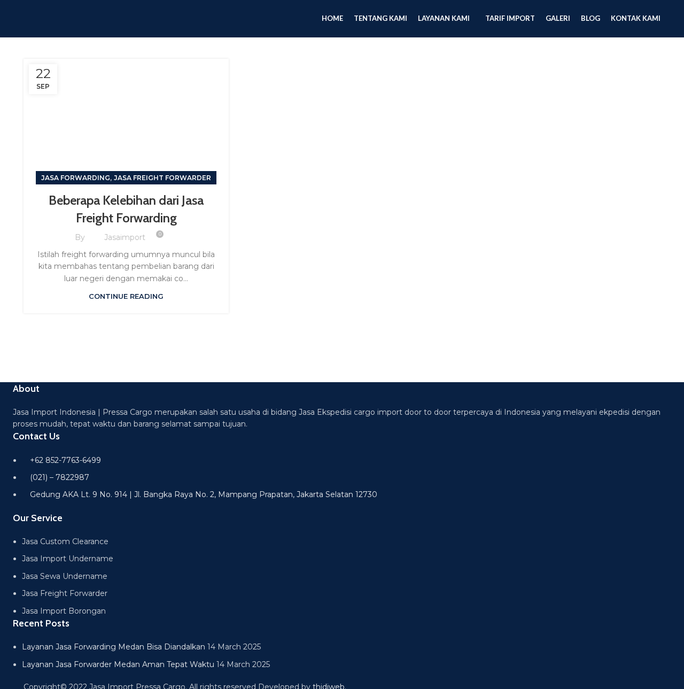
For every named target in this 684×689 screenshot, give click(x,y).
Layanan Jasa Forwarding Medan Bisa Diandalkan (113, 647)
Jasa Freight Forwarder (162, 178)
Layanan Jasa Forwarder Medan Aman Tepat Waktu (118, 664)
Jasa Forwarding (75, 178)
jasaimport (124, 237)
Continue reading (126, 296)
